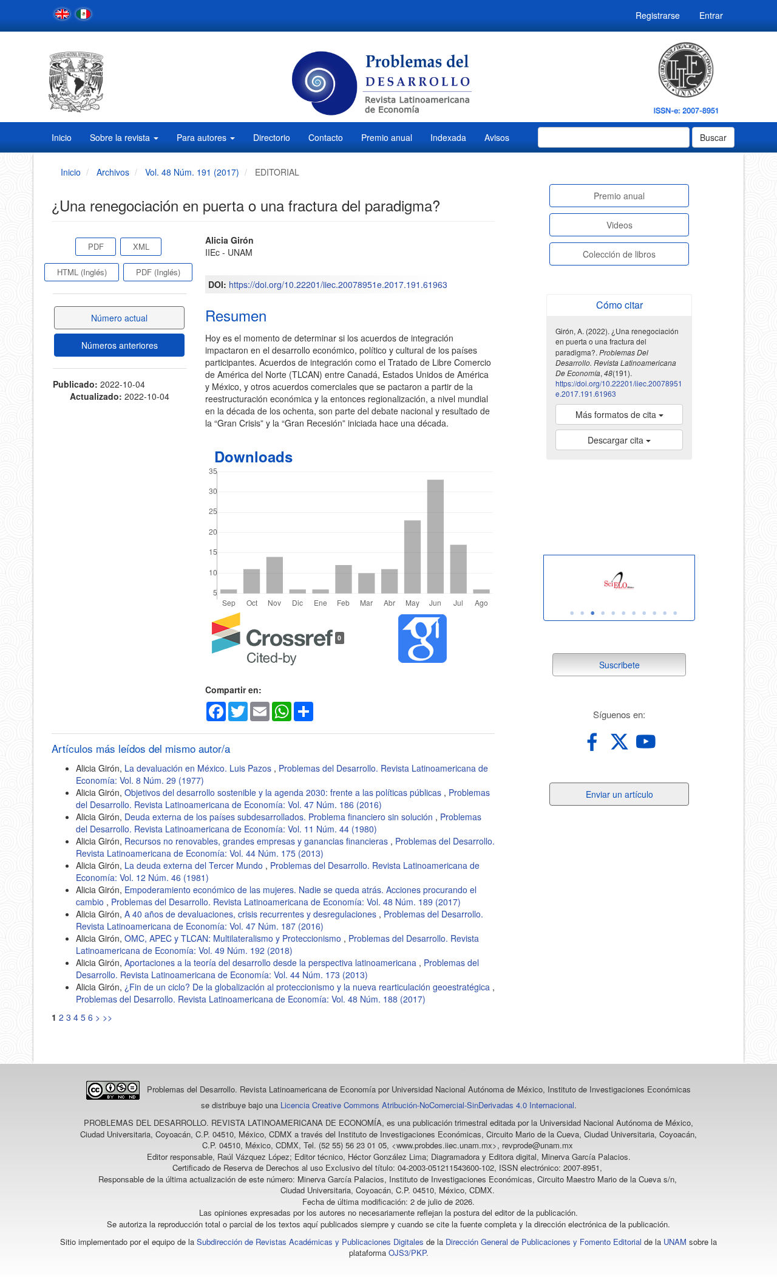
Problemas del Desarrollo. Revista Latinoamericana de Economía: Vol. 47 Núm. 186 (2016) (283, 798)
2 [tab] (582, 613)
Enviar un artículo (619, 794)
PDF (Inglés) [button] (158, 272)
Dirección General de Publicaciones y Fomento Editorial (544, 1241)
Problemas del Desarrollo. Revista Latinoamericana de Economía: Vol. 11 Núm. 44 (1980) (278, 823)
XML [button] (141, 246)
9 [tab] (654, 613)
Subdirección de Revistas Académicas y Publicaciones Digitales (310, 1241)
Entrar (711, 15)
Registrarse (658, 15)
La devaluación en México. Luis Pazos (199, 768)
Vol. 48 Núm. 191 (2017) (192, 172)
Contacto (325, 137)
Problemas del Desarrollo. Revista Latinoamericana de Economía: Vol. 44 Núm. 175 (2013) (285, 847)
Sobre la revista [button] (121, 137)
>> (107, 1017)
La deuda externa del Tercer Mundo (194, 865)
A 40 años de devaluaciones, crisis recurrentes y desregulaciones (251, 914)
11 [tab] (675, 613)
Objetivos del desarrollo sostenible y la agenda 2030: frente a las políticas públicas (284, 792)
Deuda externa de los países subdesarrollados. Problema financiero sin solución (279, 817)
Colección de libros (619, 254)
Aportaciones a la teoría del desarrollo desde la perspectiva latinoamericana (271, 962)
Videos (619, 225)
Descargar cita (617, 440)
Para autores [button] (203, 137)
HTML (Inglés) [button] (82, 272)
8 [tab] (644, 613)
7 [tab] (634, 613)
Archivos (113, 172)
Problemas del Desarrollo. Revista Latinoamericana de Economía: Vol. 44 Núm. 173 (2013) (277, 968)
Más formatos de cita (617, 414)
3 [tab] (592, 613)
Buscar (713, 137)
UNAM (675, 1241)
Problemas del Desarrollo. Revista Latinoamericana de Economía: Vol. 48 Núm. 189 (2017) (286, 902)
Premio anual (386, 137)
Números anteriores (119, 345)
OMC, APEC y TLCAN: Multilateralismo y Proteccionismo (234, 938)
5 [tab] (613, 613)
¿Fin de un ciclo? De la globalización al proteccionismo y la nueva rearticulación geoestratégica (308, 987)
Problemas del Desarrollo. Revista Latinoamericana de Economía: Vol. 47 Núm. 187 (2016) (279, 920)
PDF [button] (96, 246)
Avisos (496, 137)
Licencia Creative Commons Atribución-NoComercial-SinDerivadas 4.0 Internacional (427, 1105)
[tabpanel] (619, 581)
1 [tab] (572, 613)
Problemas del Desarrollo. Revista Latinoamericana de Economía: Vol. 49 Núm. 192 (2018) (277, 944)
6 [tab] (623, 613)
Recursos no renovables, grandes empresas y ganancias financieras (257, 841)
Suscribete (619, 665)
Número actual (119, 318)
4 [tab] (603, 613)
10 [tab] (665, 613)
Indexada (448, 137)
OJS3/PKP (407, 1252)
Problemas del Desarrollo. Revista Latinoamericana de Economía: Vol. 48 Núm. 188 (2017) (251, 999)
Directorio (271, 137)
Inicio (62, 137)
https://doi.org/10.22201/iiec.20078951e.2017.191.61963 (338, 284)
